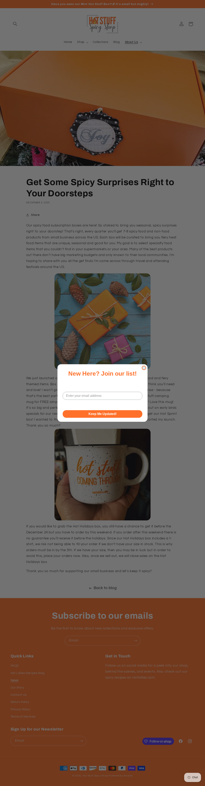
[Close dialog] (144, 368)
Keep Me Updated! (102, 414)
